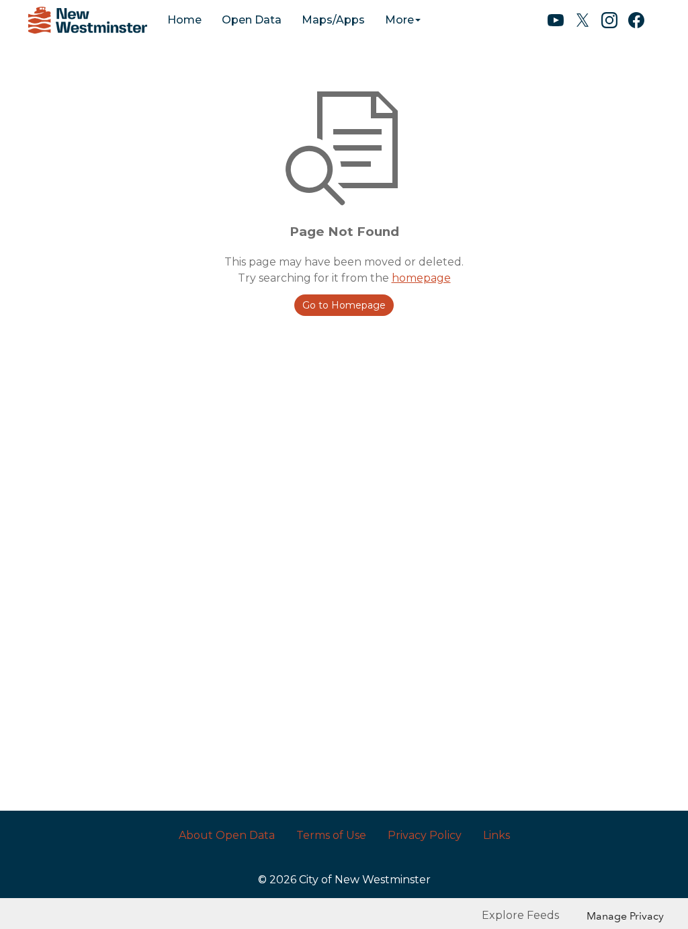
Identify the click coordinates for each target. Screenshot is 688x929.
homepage (421, 278)
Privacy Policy (425, 835)
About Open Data (227, 835)
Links (496, 835)
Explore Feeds (520, 915)
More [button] (399, 19)
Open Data (252, 19)
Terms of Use (331, 835)
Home (184, 19)
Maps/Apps (333, 19)
